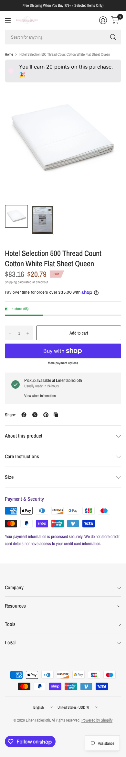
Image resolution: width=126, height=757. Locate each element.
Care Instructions (22, 456)
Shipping (11, 282)
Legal (10, 642)
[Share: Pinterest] (46, 415)
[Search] (113, 37)
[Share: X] (35, 415)
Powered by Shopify (96, 720)
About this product (23, 435)
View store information (40, 395)
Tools (10, 624)
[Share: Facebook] (24, 415)
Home (9, 54)
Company (14, 587)
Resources (15, 605)
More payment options (63, 363)
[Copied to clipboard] (56, 415)
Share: (10, 414)
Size (9, 476)
